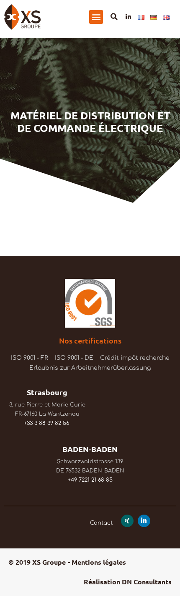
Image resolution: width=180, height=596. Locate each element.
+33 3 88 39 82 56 (46, 423)
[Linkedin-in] (128, 17)
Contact (101, 523)
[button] (96, 17)
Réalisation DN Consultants (128, 581)
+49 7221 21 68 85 (90, 480)
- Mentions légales (97, 562)
